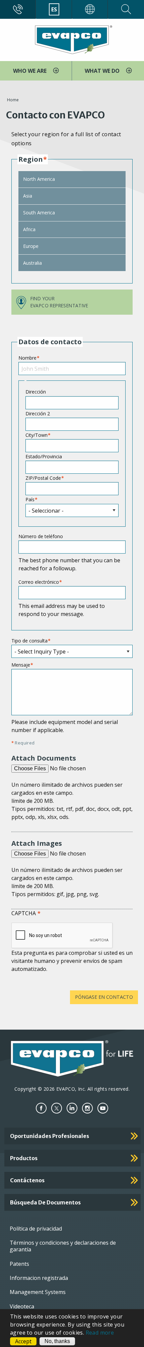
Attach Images (36, 843)
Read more (100, 1332)
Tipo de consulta (29, 640)
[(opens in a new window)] (41, 1108)
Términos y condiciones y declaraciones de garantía (63, 1246)
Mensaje (20, 665)
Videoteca (22, 1306)
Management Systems (38, 1292)
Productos (24, 1158)
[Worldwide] (90, 9)
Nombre (27, 358)
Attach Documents (43, 758)
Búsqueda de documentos (45, 1202)
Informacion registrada (39, 1278)
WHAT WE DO (103, 70)
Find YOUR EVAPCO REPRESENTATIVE (59, 301)
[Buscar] (126, 9)
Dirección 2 (37, 413)
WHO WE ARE (30, 70)
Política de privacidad (36, 1228)
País (29, 499)
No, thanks (57, 1341)
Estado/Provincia (43, 456)
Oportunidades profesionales (49, 1136)
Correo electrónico (38, 582)
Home (13, 100)
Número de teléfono (40, 536)
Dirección (35, 391)
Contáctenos (27, 1180)
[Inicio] (72, 39)
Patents (19, 1263)
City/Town (36, 435)
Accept (23, 1341)
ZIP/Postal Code (43, 478)
